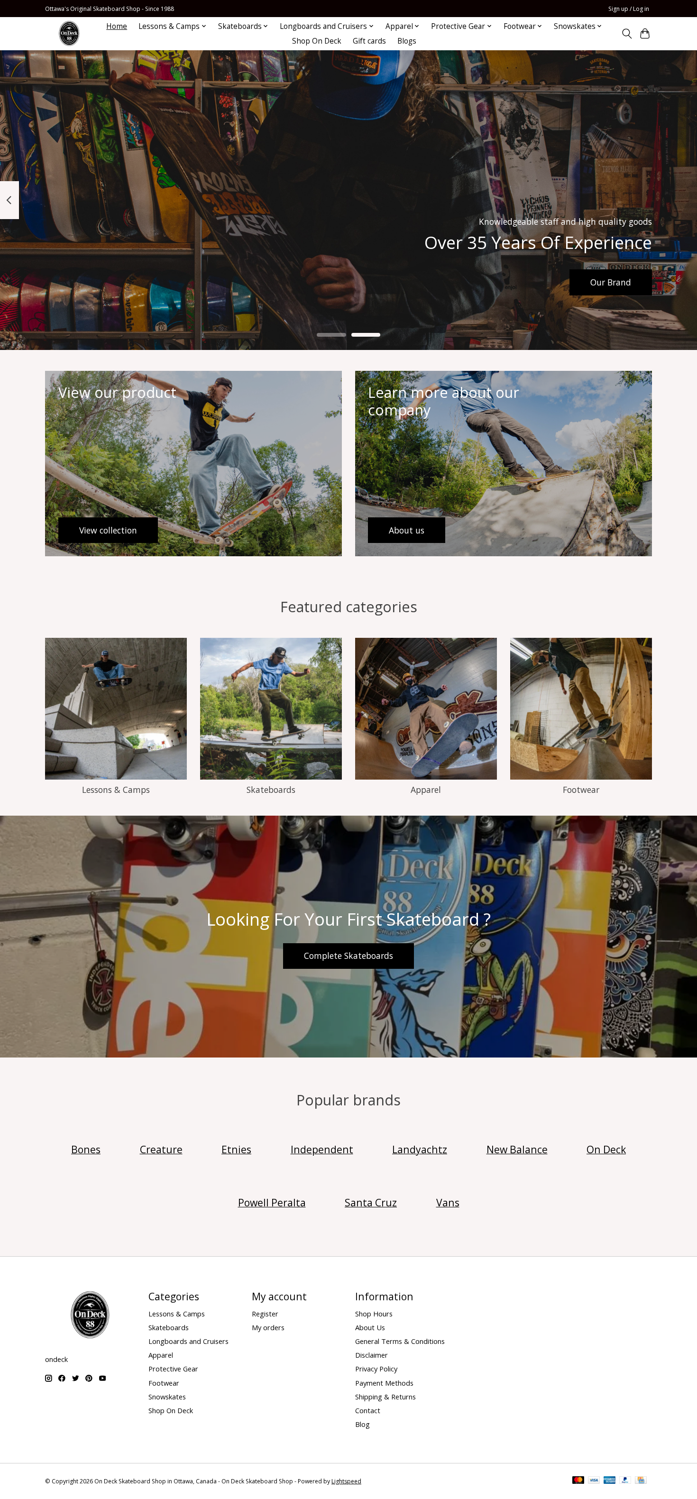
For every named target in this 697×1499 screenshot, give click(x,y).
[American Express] (610, 1481)
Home (116, 26)
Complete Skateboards (348, 955)
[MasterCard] (578, 1481)
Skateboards (271, 789)
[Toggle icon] (626, 33)
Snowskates (167, 1396)
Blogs (406, 41)
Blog (362, 1424)
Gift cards (369, 41)
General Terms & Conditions (400, 1341)
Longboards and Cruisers (188, 1341)
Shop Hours (374, 1313)
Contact (367, 1410)
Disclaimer (371, 1355)
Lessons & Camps (116, 789)
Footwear (581, 789)
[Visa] (594, 1481)
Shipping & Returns (385, 1396)
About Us (370, 1327)
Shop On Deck (316, 41)
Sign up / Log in (628, 9)
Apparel (426, 789)
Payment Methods (384, 1383)
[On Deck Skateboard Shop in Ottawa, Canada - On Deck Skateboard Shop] (69, 33)
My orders (268, 1327)
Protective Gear (173, 1368)
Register (265, 1313)
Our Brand (610, 281)
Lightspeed (346, 1481)
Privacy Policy (376, 1368)
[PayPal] (625, 1481)
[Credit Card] (641, 1481)
